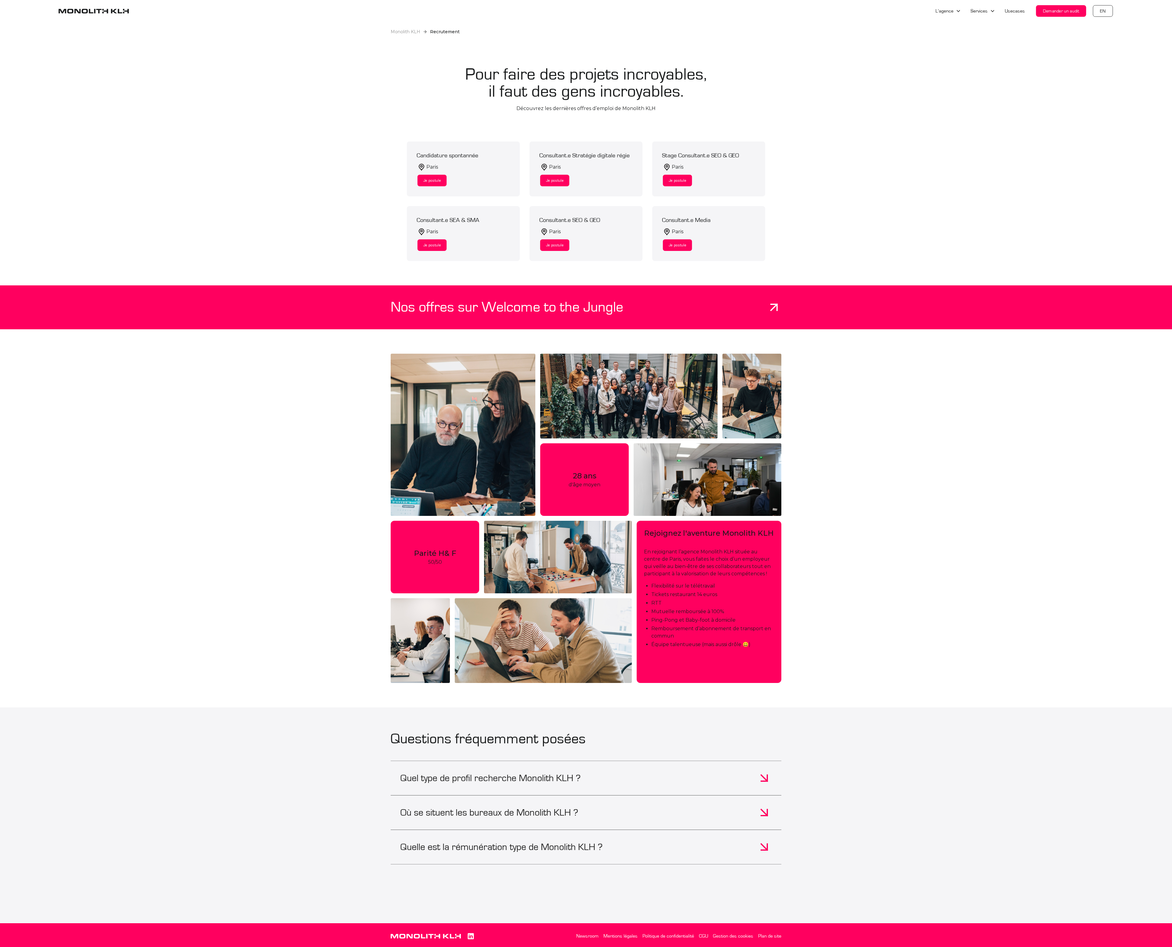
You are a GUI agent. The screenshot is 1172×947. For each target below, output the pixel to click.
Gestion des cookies (733, 936)
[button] (948, 11)
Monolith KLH (405, 31)
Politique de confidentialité (668, 936)
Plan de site (769, 936)
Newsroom (587, 936)
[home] (94, 11)
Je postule (432, 180)
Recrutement (445, 31)
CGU (703, 936)
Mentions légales (620, 936)
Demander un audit (1061, 11)
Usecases (1015, 11)
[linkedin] (471, 936)
